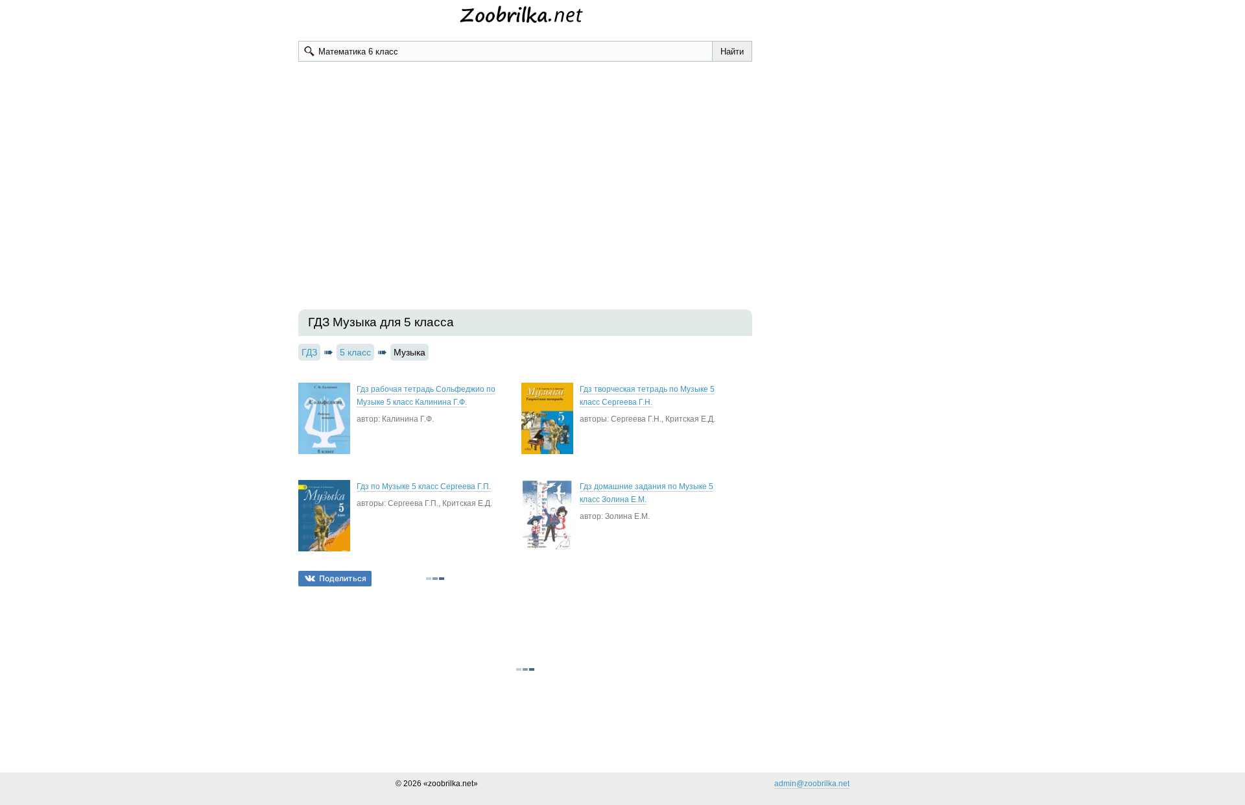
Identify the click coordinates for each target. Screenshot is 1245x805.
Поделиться (342, 578)
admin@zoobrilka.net (811, 783)
